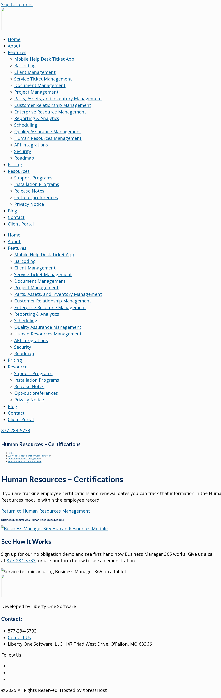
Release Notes (29, 191)
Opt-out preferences (36, 197)
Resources (19, 171)
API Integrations (31, 145)
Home (14, 39)
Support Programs (33, 178)
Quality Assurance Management (47, 131)
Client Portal (21, 224)
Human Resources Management (48, 138)
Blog (12, 211)
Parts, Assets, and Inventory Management (58, 99)
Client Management (35, 72)
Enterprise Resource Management (50, 112)
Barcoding (25, 66)
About (14, 46)
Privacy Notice (29, 204)
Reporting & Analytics (36, 118)
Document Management (40, 85)
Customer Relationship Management (52, 105)
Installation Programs (36, 184)
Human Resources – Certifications (24, 461)
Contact (16, 217)
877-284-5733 (21, 561)
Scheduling (25, 125)
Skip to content (17, 4)
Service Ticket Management (43, 79)
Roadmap (24, 158)
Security (22, 151)
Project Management (36, 92)
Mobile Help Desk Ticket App (44, 59)
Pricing (15, 164)
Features (17, 52)
